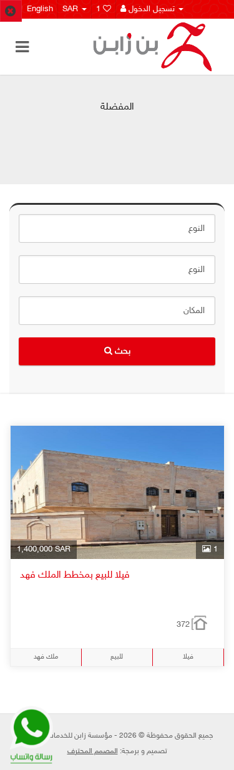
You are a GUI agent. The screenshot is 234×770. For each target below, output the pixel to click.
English (37, 9)
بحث (121, 351)
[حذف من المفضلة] (11, 11)
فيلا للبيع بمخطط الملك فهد (75, 575)
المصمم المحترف (92, 751)
